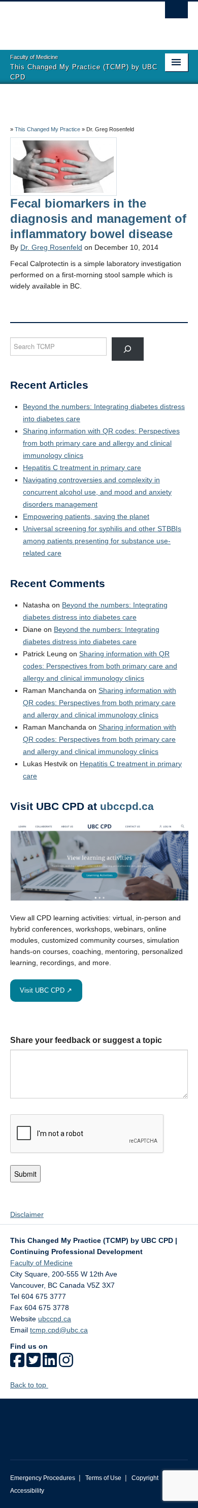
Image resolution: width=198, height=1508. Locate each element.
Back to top (29, 1385)
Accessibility (27, 1490)
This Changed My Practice (47, 129)
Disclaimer (27, 1214)
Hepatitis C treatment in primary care (82, 467)
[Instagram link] (66, 1363)
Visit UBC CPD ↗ (46, 990)
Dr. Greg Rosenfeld (51, 247)
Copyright (144, 1478)
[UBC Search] (176, 13)
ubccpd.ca (127, 806)
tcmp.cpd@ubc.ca (59, 1330)
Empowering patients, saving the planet (86, 516)
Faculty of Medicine (41, 1263)
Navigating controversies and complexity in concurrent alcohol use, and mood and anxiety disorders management (97, 492)
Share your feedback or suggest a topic (86, 1040)
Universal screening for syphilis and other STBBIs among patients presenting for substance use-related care (102, 541)
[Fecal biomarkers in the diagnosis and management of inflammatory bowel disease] (63, 166)
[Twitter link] (33, 1363)
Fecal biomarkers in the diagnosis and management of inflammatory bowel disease (100, 218)
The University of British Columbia (72, 21)
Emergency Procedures (42, 1478)
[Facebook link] (17, 1363)
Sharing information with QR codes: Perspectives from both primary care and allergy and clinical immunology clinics (101, 443)
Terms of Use (103, 1478)
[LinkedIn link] (50, 1363)
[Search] (128, 349)
